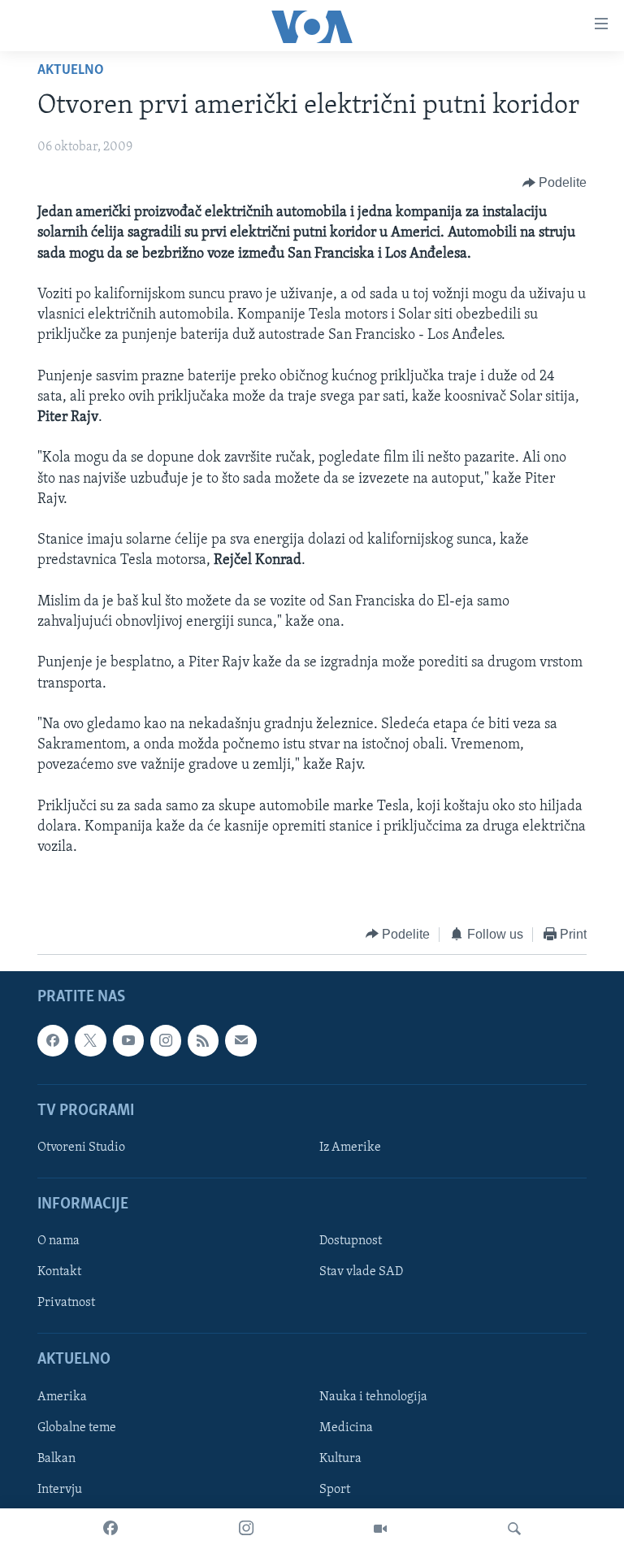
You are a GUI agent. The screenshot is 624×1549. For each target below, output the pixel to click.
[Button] (554, 182)
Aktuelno (70, 70)
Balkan (56, 1458)
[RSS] (203, 1040)
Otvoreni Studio (81, 1147)
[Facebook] (110, 1528)
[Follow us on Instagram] (165, 1040)
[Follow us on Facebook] (52, 1040)
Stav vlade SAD (361, 1271)
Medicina (346, 1427)
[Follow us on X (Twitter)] (90, 1040)
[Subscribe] (240, 1040)
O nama (58, 1240)
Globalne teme (76, 1427)
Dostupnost (350, 1240)
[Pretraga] (514, 1528)
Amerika (62, 1397)
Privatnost (66, 1303)
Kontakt (59, 1271)
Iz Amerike (350, 1147)
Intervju (59, 1489)
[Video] (380, 1528)
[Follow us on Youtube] (128, 1040)
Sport (334, 1489)
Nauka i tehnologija (373, 1397)
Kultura (340, 1458)
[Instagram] (246, 1528)
